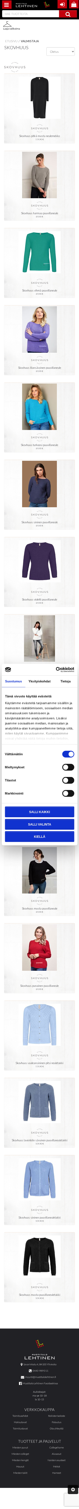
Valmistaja (30, 41)
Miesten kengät (20, 1460)
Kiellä (39, 836)
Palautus (56, 1422)
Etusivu (11, 41)
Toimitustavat (20, 1428)
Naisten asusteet (57, 1460)
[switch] (68, 767)
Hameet (56, 1472)
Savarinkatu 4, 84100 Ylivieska (39, 1364)
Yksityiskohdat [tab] (39, 681)
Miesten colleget (20, 1453)
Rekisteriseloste (56, 1415)
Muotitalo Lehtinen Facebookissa (40, 1383)
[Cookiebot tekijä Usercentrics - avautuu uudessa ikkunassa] (56, 669)
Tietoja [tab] (65, 681)
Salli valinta (39, 824)
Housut (20, 1466)
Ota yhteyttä (56, 1428)
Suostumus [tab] (13, 681)
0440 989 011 (40, 1370)
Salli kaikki (39, 812)
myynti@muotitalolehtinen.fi (40, 1377)
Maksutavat (20, 1422)
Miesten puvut (20, 1447)
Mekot (56, 1466)
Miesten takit (20, 1472)
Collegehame (56, 1447)
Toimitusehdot (20, 1415)
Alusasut (56, 1453)
